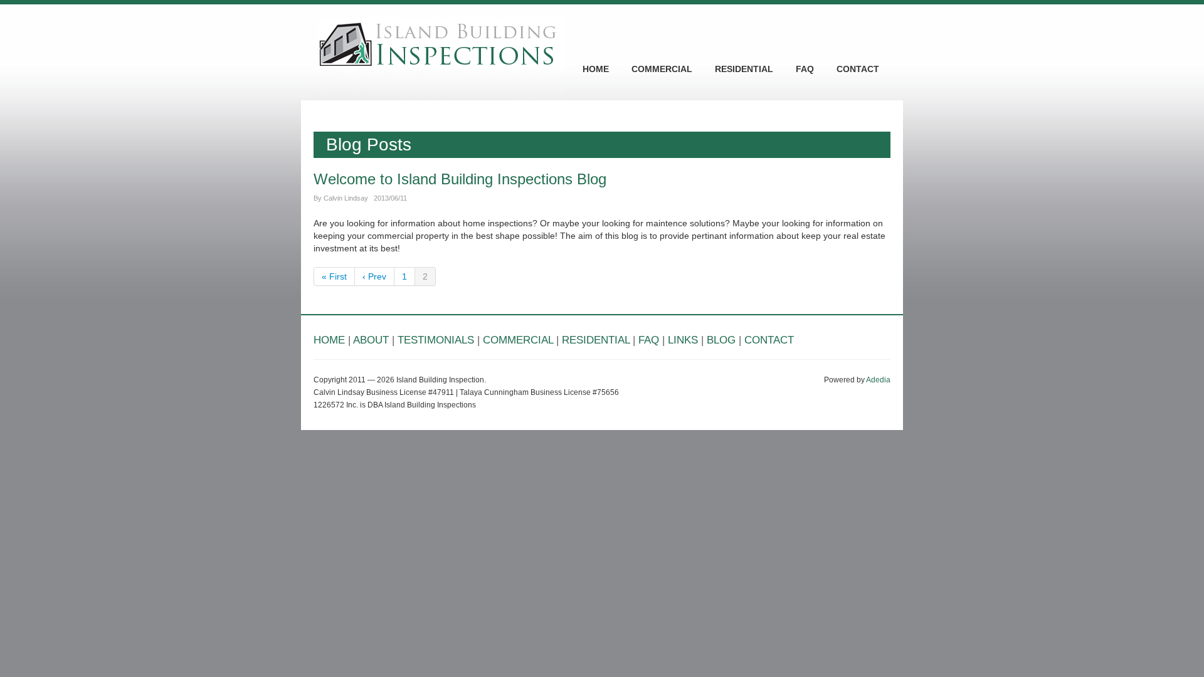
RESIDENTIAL (744, 69)
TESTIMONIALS (436, 340)
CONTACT (858, 69)
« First (334, 276)
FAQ (805, 69)
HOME (596, 69)
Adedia (878, 379)
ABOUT (371, 340)
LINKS (683, 340)
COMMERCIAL (661, 69)
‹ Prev (374, 276)
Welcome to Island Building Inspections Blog (460, 179)
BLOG (721, 340)
